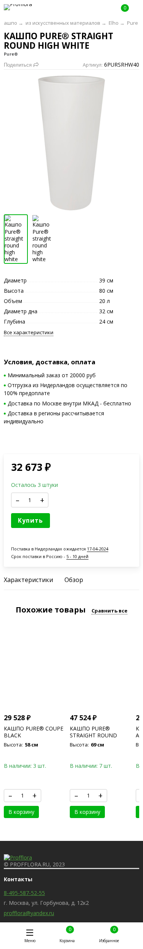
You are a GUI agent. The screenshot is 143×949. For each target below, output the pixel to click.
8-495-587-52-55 (24, 892)
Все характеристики (28, 332)
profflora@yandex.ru (29, 913)
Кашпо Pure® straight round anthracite (93, 735)
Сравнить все (109, 610)
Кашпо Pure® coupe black (33, 732)
